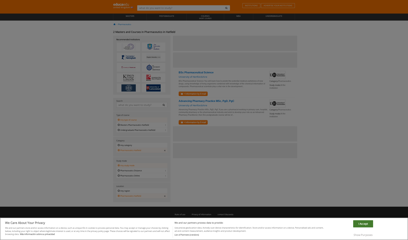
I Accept (363, 223)
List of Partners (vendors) (187, 234)
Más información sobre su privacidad (37, 234)
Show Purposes (363, 235)
